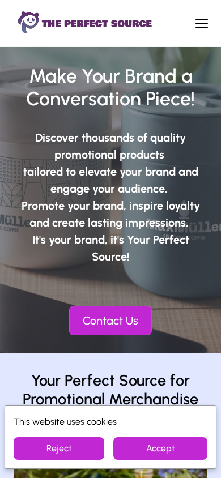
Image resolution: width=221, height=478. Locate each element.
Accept (160, 448)
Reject (59, 448)
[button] (202, 23)
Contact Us (110, 320)
